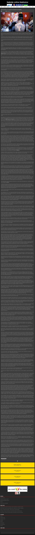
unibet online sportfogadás (4, 503)
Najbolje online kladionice (17, 2)
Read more (18, 150)
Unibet (1, 6)
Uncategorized (3, 524)
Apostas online (3, 517)
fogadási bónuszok (3, 53)
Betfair (5, 6)
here (20, 465)
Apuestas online (3, 518)
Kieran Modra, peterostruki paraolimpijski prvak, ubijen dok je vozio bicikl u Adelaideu (12, 508)
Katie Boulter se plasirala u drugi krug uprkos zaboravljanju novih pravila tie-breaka (12, 512)
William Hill (21, 6)
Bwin (11, 6)
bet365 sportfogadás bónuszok (5, 500)
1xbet (32, 6)
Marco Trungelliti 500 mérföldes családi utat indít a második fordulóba (10, 509)
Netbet (30, 6)
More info (8, 182)
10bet (14, 6)
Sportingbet (26, 6)
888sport (8, 6)
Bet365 (2, 520)
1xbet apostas (3, 497)
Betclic (2, 501)
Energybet (17, 6)
